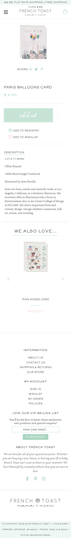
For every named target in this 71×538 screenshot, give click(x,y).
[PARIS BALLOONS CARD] (33, 43)
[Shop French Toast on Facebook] (27, 479)
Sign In (35, 389)
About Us (35, 357)
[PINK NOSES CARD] (35, 257)
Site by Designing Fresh (35, 535)
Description (14, 152)
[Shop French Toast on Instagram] (44, 479)
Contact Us (35, 362)
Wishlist (35, 394)
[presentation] (8, 279)
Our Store (35, 372)
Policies (35, 403)
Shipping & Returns (35, 367)
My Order (35, 398)
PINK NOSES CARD (35, 299)
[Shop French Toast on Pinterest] (35, 479)
